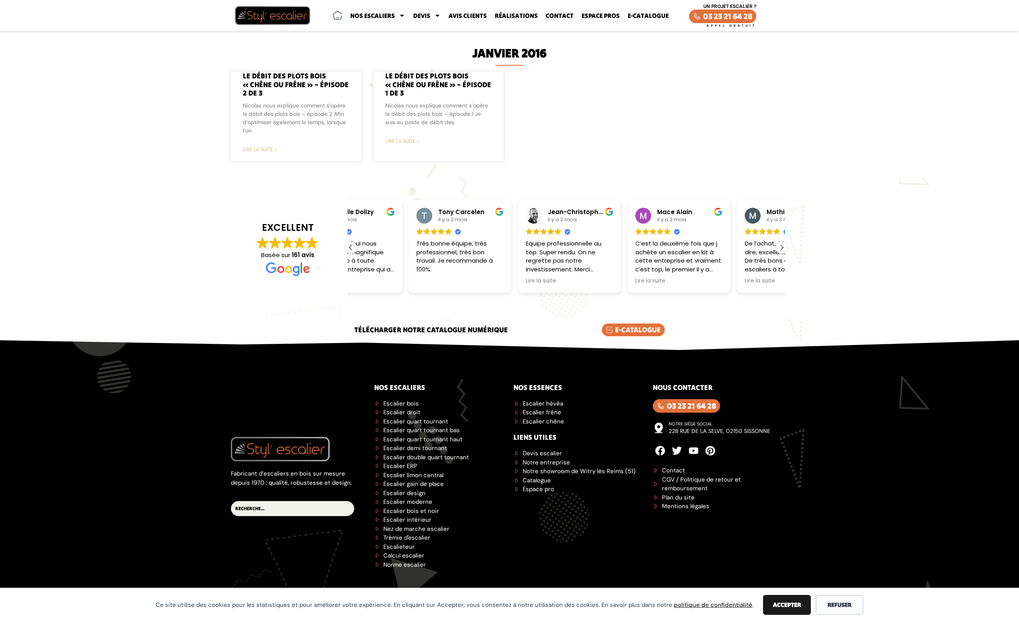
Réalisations (516, 15)
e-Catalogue (648, 15)
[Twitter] (677, 450)
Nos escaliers (372, 15)
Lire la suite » (260, 149)
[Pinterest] (710, 450)
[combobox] (292, 508)
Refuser (839, 604)
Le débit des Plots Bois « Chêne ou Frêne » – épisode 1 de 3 (438, 84)
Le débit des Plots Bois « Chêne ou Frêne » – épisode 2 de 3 (296, 84)
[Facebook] (660, 450)
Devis (421, 15)
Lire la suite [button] (483, 281)
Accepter (787, 604)
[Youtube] (693, 450)
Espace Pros (601, 15)
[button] (782, 247)
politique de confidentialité (713, 605)
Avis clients (468, 15)
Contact (560, 15)
